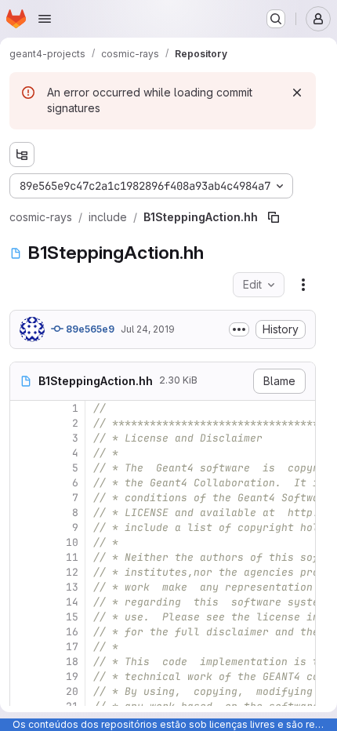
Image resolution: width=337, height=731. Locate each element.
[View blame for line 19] (23, 676)
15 (72, 617)
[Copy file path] (273, 217)
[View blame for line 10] (23, 542)
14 (72, 602)
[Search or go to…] (275, 18)
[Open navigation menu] (44, 18)
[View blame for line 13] (23, 587)
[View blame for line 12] (23, 572)
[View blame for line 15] (23, 616)
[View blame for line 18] (23, 661)
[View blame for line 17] (23, 646)
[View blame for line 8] (23, 512)
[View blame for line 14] (23, 602)
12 (72, 572)
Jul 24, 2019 (148, 329)
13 (72, 587)
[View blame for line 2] (23, 423)
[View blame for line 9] (23, 527)
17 (72, 646)
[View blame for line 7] (23, 497)
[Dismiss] (297, 92)
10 (72, 542)
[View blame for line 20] (23, 691)
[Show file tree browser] (21, 154)
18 (72, 661)
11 (72, 557)
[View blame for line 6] (23, 482)
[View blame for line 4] (23, 453)
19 (72, 676)
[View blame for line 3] (23, 438)
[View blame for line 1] (23, 408)
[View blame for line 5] (23, 467)
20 (72, 691)
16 (72, 631)
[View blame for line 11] (23, 557)
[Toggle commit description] (239, 329)
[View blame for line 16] (23, 631)
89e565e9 (88, 329)
